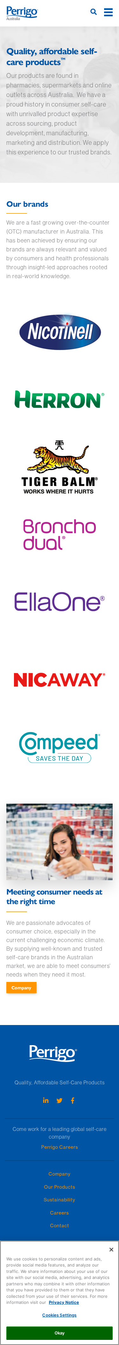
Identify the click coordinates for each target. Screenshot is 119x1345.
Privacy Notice (64, 1302)
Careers (59, 1213)
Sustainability (59, 1200)
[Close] (111, 1250)
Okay (60, 1332)
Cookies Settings (59, 1315)
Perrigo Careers (59, 1147)
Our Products (59, 1187)
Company (21, 987)
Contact (59, 1225)
